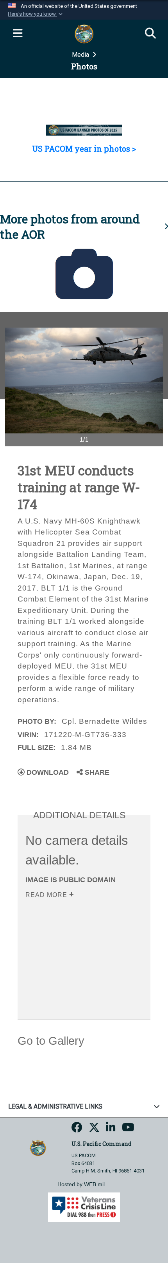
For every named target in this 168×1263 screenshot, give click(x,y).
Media (81, 54)
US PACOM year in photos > (84, 148)
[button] (36, 14)
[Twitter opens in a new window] (94, 1130)
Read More (47, 895)
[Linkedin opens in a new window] (111, 1130)
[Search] (150, 34)
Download (47, 772)
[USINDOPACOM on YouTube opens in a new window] (128, 1130)
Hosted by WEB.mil (81, 1184)
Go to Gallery (51, 1041)
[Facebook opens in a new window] (76, 1130)
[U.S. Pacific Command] (38, 1147)
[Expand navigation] (17, 34)
